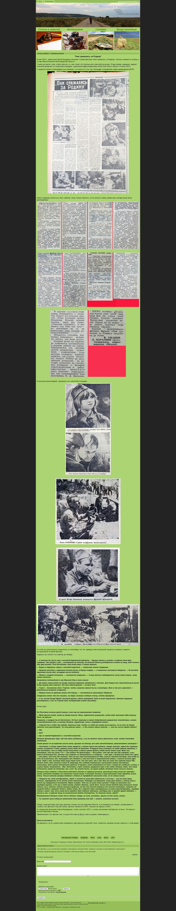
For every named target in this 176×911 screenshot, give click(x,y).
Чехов (92, 837)
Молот (106, 837)
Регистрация (49, 1)
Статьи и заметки (49, 29)
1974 (112, 837)
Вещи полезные (127, 29)
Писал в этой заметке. (45, 820)
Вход (40, 1)
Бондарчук (84, 837)
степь (99, 837)
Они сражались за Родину (70, 837)
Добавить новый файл (46, 887)
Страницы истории (57, 53)
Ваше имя (40, 861)
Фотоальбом (75, 29)
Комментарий (42, 866)
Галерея (101, 29)
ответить (135, 854)
